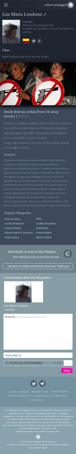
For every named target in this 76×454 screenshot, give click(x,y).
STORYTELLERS (59, 391)
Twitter (33, 383)
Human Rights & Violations (18, 232)
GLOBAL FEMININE (18, 391)
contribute (39, 41)
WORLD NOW (59, 396)
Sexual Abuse (11, 237)
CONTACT (36, 399)
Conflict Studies (12, 228)
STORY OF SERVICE (19, 395)
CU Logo (38, 436)
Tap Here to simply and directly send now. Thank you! (38, 266)
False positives (12, 219)
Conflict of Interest (14, 223)
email (33, 41)
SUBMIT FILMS (41, 395)
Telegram (42, 383)
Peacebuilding (43, 232)
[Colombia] (26, 41)
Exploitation (42, 228)
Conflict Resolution (46, 223)
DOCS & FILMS (40, 391)
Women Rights (44, 237)
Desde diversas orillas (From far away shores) (25, 57)
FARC (39, 219)
